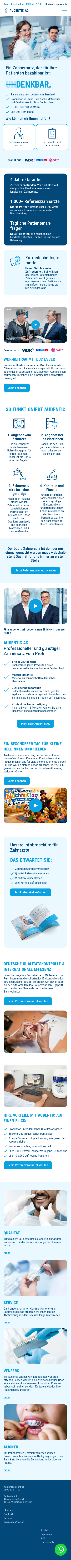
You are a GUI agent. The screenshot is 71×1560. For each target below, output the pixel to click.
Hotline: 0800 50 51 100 (23, 4)
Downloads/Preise (14, 1522)
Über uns (9, 1510)
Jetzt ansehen (17, 387)
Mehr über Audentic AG (35, 723)
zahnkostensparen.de (55, 4)
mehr (7, 1252)
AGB (43, 1538)
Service (11, 1302)
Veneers (11, 1370)
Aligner (11, 1446)
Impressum (46, 1534)
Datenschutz (47, 1542)
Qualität (12, 1232)
